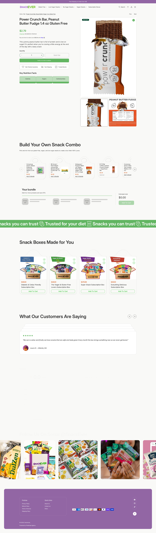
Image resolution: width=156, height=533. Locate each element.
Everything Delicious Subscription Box (119, 286)
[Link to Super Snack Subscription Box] (92, 268)
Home (21, 14)
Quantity (22, 51)
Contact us (47, 506)
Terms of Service (26, 508)
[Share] (44, 263)
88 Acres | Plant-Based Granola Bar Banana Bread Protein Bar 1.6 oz (55, 168)
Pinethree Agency (31, 525)
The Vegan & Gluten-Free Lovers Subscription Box (61, 286)
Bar (24, 14)
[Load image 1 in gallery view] (94, 113)
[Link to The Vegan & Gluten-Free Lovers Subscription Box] (63, 268)
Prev (130, 14)
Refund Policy (25, 506)
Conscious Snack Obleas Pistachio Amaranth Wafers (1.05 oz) (30, 168)
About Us (47, 503)
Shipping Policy (26, 511)
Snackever (27, 522)
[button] (43, 7)
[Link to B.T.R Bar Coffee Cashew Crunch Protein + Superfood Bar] (113, 169)
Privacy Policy (25, 503)
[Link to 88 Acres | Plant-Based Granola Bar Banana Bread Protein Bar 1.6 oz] (64, 170)
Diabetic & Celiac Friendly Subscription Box (31, 286)
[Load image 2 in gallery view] (122, 113)
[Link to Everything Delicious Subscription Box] (122, 268)
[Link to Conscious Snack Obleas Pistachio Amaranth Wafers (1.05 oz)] (40, 170)
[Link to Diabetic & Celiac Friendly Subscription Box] (33, 268)
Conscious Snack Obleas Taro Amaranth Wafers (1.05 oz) (128, 167)
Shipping (22, 33)
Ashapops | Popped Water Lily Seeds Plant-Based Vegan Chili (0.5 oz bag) (79, 168)
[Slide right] (134, 169)
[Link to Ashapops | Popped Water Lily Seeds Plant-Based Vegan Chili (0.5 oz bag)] (89, 170)
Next (135, 14)
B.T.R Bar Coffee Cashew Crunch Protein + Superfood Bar (104, 167)
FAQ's (46, 508)
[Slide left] (21, 169)
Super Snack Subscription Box (92, 285)
